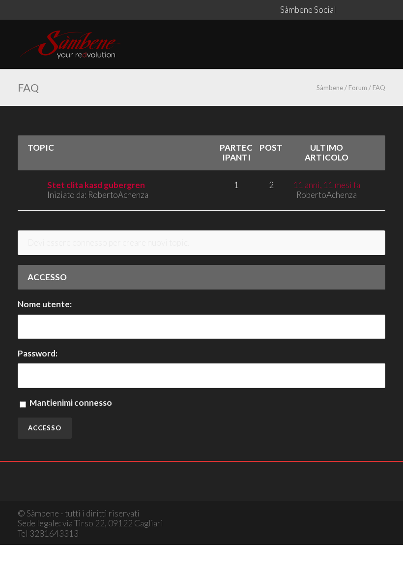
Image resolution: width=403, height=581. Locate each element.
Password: (38, 353)
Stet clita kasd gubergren (96, 185)
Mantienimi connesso (70, 403)
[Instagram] (365, 10)
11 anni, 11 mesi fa (326, 185)
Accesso (44, 428)
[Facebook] (346, 10)
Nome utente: (45, 304)
